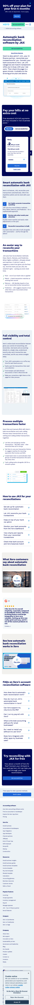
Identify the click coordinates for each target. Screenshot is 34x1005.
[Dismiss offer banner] (30, 3)
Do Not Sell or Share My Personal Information (17, 992)
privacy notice (15, 987)
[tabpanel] (17, 153)
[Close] (28, 973)
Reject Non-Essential (17, 997)
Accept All (17, 1002)
